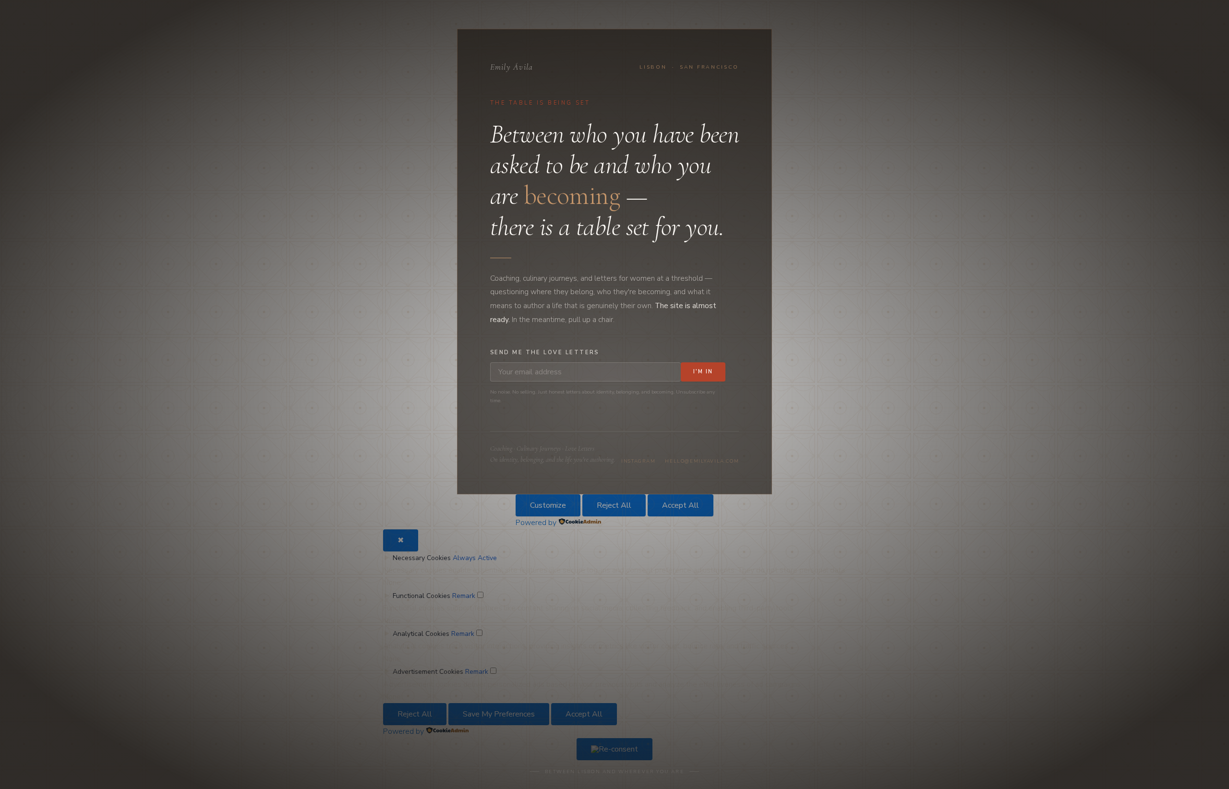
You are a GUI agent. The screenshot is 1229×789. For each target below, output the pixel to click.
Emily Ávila (511, 67)
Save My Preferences (499, 714)
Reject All (614, 505)
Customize (548, 505)
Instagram (638, 461)
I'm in (703, 371)
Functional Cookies (421, 595)
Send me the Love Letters (544, 352)
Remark (463, 595)
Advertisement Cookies (428, 671)
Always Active (475, 557)
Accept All (680, 505)
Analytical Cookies (421, 633)
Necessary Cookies (422, 557)
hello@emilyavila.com (702, 461)
